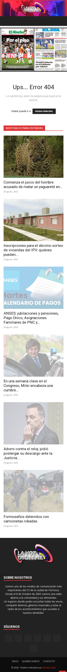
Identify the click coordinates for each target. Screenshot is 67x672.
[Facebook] (8, 638)
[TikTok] (37, 638)
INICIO (15, 661)
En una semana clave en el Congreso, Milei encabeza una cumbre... (28, 385)
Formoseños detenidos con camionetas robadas (26, 519)
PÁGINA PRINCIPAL (44, 111)
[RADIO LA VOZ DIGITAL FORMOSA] (33, 8)
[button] (6, 21)
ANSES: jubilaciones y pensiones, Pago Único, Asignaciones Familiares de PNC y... (31, 317)
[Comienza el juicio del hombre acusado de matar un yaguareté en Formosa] (33, 157)
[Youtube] (33, 648)
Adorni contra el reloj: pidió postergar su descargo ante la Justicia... (28, 453)
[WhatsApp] (56, 638)
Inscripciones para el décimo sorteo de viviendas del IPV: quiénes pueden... (33, 250)
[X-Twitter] (47, 638)
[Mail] (27, 638)
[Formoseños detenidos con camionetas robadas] (33, 491)
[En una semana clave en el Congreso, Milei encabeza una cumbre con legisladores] (33, 355)
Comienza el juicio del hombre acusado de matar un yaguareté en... (33, 184)
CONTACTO (49, 661)
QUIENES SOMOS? (31, 661)
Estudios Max (49, 667)
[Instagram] (18, 638)
